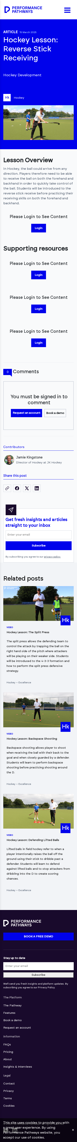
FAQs (7, 1044)
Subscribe (39, 545)
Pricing (8, 1052)
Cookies (9, 1105)
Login (39, 228)
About (7, 1059)
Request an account (26, 412)
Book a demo (55, 413)
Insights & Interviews (17, 1066)
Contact (9, 1083)
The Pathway (12, 1005)
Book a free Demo (38, 936)
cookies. (38, 1137)
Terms (7, 1098)
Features (9, 1013)
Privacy (8, 1091)
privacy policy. (52, 556)
